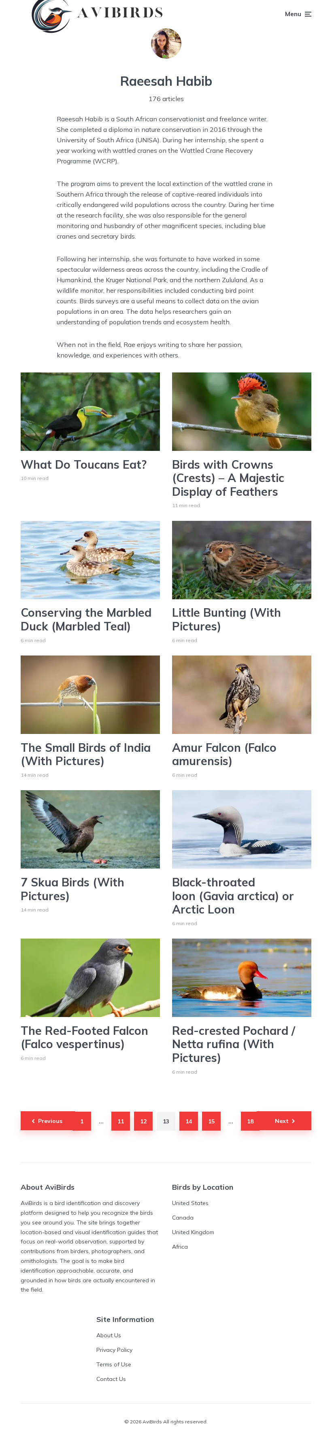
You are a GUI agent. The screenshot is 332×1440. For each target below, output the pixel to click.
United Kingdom (193, 1232)
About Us (108, 1335)
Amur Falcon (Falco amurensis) (224, 754)
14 (188, 1121)
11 (120, 1121)
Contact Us (111, 1379)
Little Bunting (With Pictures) (226, 619)
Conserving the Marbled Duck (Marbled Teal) (86, 619)
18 (250, 1121)
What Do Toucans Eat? (84, 465)
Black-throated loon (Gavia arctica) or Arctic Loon (233, 895)
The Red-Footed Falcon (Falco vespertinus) (84, 1037)
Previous (50, 1121)
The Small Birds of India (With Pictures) (86, 754)
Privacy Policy (114, 1349)
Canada (183, 1217)
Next (282, 1121)
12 (143, 1121)
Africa (180, 1246)
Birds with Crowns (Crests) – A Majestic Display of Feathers (228, 478)
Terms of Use (113, 1364)
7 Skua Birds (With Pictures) (72, 889)
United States (190, 1203)
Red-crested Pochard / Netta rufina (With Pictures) (233, 1044)
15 (211, 1121)
